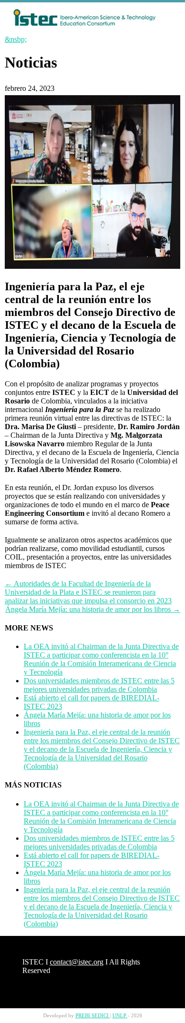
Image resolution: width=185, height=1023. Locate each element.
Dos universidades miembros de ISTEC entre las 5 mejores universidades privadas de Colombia (99, 685)
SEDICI (101, 1015)
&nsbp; (16, 39)
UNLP (120, 1015)
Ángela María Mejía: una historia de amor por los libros (92, 609)
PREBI (83, 1015)
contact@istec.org (76, 962)
